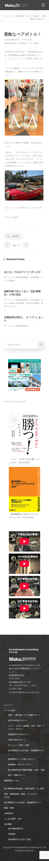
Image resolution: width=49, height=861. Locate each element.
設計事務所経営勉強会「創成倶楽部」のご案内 (24, 788)
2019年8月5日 (27, 40)
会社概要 (8, 824)
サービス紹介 (10, 710)
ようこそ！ (9, 705)
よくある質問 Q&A (13, 818)
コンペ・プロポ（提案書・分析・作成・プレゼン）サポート (26, 727)
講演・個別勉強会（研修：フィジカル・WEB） (21, 795)
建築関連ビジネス (11, 780)
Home (8, 16)
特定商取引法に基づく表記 (19, 839)
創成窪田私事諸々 (10, 43)
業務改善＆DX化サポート (19, 734)
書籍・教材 (9, 808)
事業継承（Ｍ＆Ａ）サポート (20, 764)
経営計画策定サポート (17, 720)
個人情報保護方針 (15, 828)
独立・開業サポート (16, 775)
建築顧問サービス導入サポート (21, 759)
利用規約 (12, 834)
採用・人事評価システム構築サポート (24, 715)
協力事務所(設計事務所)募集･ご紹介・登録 (26, 770)
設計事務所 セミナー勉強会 (27, 16)
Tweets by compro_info (15, 401)
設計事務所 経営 (23, 303)
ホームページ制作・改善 (18, 745)
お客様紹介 (9, 813)
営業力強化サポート (16, 740)
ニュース (11, 277)
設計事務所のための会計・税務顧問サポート (26, 752)
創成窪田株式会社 (13, 40)
